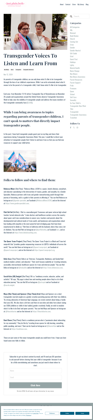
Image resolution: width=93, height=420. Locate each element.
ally (71, 30)
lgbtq (72, 65)
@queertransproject (40, 247)
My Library (81, 4)
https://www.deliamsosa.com (53, 267)
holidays (73, 62)
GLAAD (29, 102)
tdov (71, 109)
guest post (74, 59)
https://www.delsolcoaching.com (25, 232)
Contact (67, 4)
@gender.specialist (19, 200)
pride (72, 85)
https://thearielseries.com (42, 311)
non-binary (6, 69)
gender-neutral (75, 50)
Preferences (52, 413)
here (57, 229)
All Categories (75, 27)
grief (71, 56)
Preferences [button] (28, 415)
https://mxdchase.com (19, 329)
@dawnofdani (51, 326)
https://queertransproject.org (44, 250)
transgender (18, 69)
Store (74, 4)
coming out (74, 41)
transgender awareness (28, 69)
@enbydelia (23, 267)
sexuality (73, 100)
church (72, 38)
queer (12, 69)
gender (72, 47)
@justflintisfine (41, 229)
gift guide (73, 53)
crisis (72, 44)
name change (74, 71)
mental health (75, 68)
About (62, 4)
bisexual (73, 33)
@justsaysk (42, 282)
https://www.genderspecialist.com (17, 203)
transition (73, 117)
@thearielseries (11, 311)
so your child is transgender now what (78, 104)
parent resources (76, 79)
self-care (73, 97)
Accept (82, 413)
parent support (75, 82)
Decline (67, 413)
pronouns (73, 88)
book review (74, 35)
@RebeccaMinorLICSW (44, 200)
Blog (87, 4)
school (72, 94)
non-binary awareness (77, 76)
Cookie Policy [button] (36, 413)
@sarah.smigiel (9, 285)
